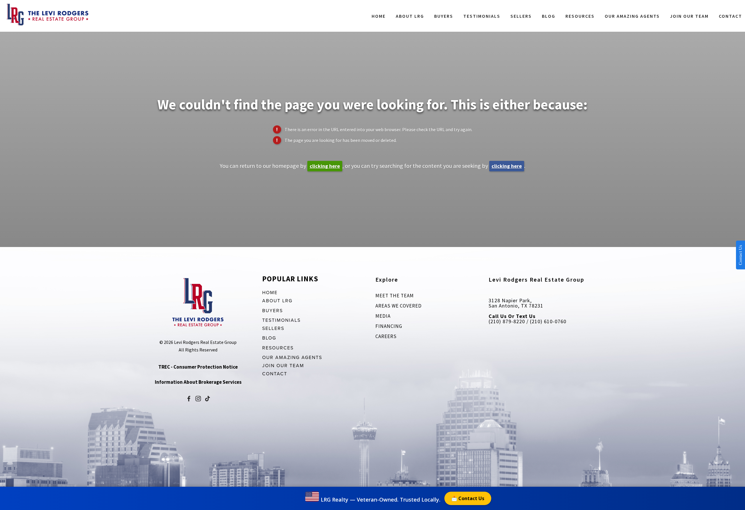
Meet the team (394, 295)
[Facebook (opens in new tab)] (189, 398)
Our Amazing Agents (632, 16)
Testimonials (481, 16)
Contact (730, 16)
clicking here (325, 166)
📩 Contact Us (467, 498)
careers (386, 336)
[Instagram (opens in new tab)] (198, 398)
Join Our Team (689, 16)
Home (379, 16)
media (383, 316)
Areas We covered (398, 306)
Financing (388, 326)
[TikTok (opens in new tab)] (207, 398)
